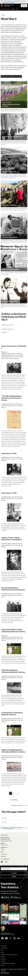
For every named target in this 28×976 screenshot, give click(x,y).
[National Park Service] (1, 6)
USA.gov (3, 965)
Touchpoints (10, 828)
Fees (17, 9)
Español (4, 856)
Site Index (4, 854)
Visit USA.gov (5, 973)
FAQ (3, 851)
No (5, 822)
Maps (8, 9)
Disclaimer (3, 961)
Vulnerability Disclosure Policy (8, 963)
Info (1, 9)
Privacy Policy (4, 948)
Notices (2, 952)
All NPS (14, 876)
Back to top (14, 799)
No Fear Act (3, 959)
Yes (6, 818)
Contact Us (4, 847)
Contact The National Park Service (9, 954)
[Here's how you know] (14, 2)
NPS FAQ (3, 956)
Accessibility (4, 945)
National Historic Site (9, 5)
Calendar (13, 9)
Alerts (4, 9)
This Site (14, 873)
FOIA (2, 950)
